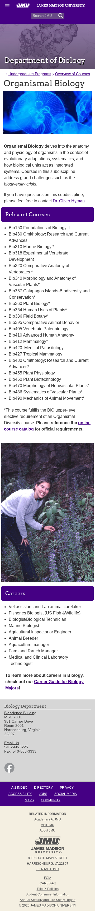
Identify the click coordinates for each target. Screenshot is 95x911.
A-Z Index (19, 787)
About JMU (47, 830)
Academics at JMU (47, 819)
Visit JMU (47, 825)
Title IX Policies (48, 889)
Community (50, 800)
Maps (29, 800)
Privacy (67, 787)
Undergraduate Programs (29, 73)
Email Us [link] (11, 743)
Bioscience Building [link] (20, 713)
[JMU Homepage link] (47, 852)
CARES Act (48, 883)
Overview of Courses (72, 73)
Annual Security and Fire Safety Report (47, 900)
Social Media (65, 794)
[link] (9, 771)
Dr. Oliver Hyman (69, 201)
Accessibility (20, 794)
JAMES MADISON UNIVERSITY (53, 905)
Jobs (43, 794)
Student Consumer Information (47, 894)
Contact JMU (47, 869)
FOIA (47, 878)
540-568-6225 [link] (16, 747)
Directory (43, 787)
